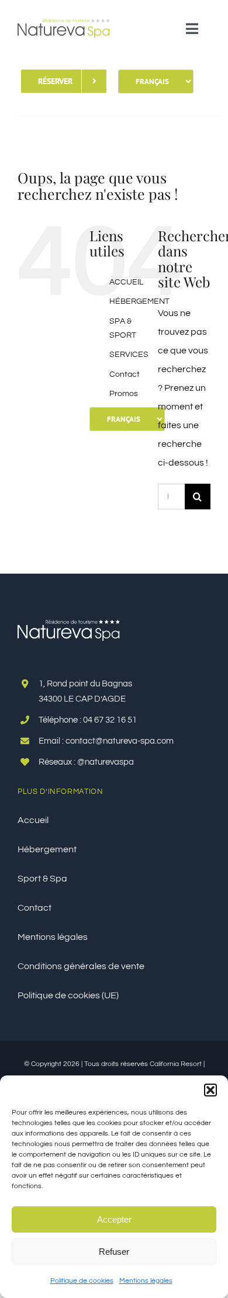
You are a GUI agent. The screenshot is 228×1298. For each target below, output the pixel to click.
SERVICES (128, 354)
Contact (124, 374)
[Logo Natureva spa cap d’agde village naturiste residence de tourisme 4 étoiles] (64, 13)
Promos (123, 394)
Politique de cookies (81, 1281)
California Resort (176, 1064)
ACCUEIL (126, 282)
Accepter (114, 1219)
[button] (210, 1090)
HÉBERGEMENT (139, 301)
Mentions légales (145, 1281)
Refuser (114, 1252)
